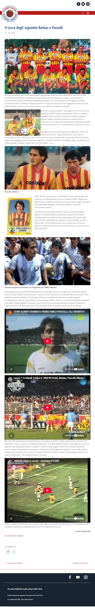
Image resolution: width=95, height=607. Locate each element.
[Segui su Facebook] (78, 4)
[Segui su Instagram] (88, 4)
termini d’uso (38, 595)
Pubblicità (18, 589)
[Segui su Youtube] (83, 4)
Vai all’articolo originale (14, 536)
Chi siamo (11, 589)
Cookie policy (27, 589)
